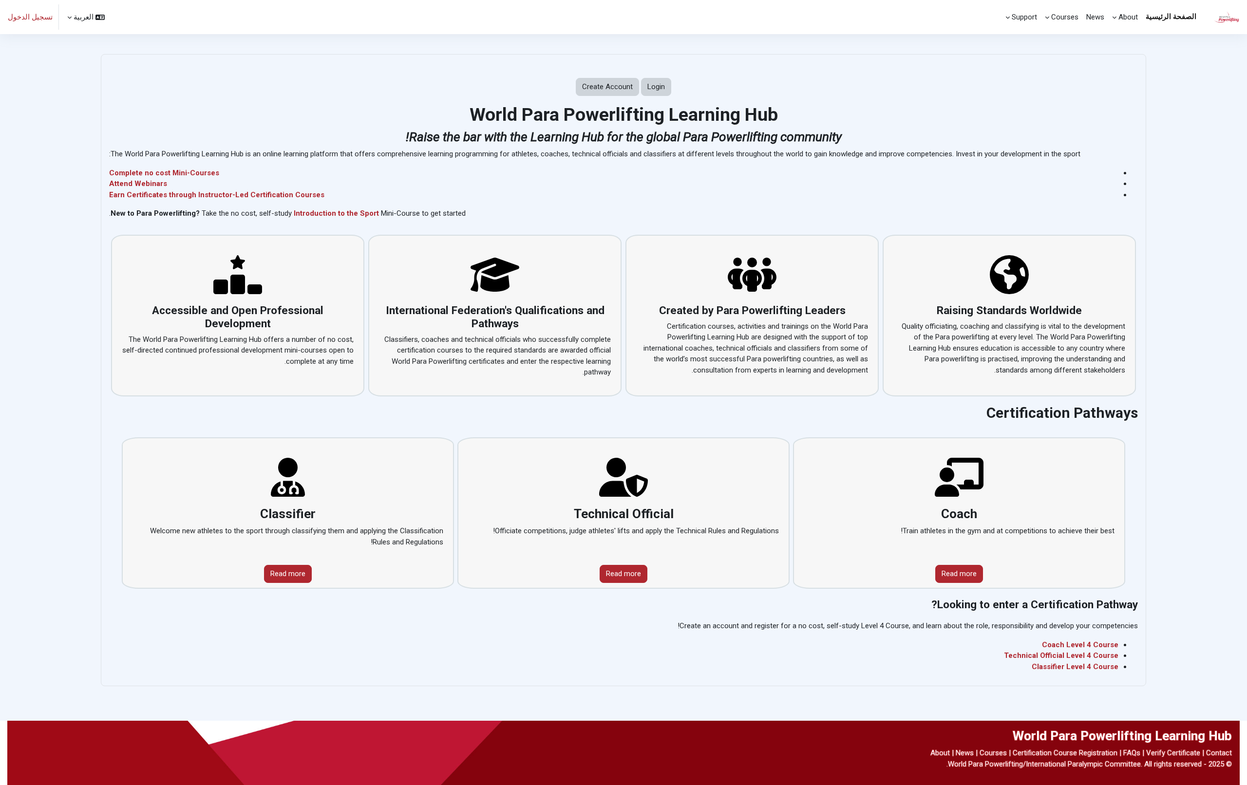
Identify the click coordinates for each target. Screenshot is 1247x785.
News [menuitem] (1095, 17)
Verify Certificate (1173, 752)
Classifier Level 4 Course (1075, 666)
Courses (993, 752)
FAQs (1131, 752)
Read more (959, 573)
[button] (86, 17)
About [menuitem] (1128, 17)
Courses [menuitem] (1064, 17)
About (940, 752)
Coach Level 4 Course (1080, 644)
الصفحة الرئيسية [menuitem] (1171, 16)
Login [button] (656, 86)
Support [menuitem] (1024, 17)
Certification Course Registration (1065, 752)
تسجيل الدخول (30, 17)
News (965, 752)
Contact (1219, 752)
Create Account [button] (607, 86)
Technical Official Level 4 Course (1061, 655)
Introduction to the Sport (336, 213)
